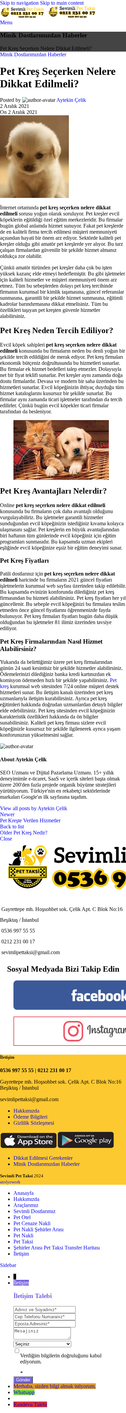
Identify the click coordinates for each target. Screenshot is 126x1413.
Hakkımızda (26, 1111)
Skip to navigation (20, 3)
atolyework (10, 1181)
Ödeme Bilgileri (30, 1117)
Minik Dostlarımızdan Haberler (33, 54)
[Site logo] (24, 16)
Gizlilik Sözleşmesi (33, 1123)
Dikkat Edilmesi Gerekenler (43, 1158)
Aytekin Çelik (71, 100)
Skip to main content (62, 3)
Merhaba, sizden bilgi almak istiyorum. (54, 1386)
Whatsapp (24, 1392)
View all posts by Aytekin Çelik (33, 808)
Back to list (12, 826)
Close (6, 839)
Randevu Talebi (30, 1404)
